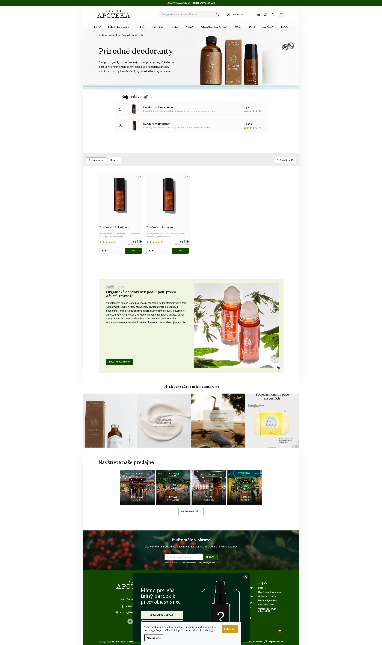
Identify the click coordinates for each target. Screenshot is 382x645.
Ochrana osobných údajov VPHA (267, 610)
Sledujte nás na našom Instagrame (194, 386)
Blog (110, 287)
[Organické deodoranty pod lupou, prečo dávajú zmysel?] (236, 325)
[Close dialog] (245, 576)
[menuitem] (97, 26)
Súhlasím (229, 628)
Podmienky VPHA (266, 604)
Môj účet (262, 588)
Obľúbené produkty (267, 596)
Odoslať (210, 557)
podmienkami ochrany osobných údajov (200, 563)
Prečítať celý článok (119, 362)
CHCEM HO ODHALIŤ (162, 614)
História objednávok (267, 600)
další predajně (189, 511)
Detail (133, 251)
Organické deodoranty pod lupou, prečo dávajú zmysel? (141, 294)
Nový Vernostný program (269, 592)
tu (212, 630)
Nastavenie (154, 637)
